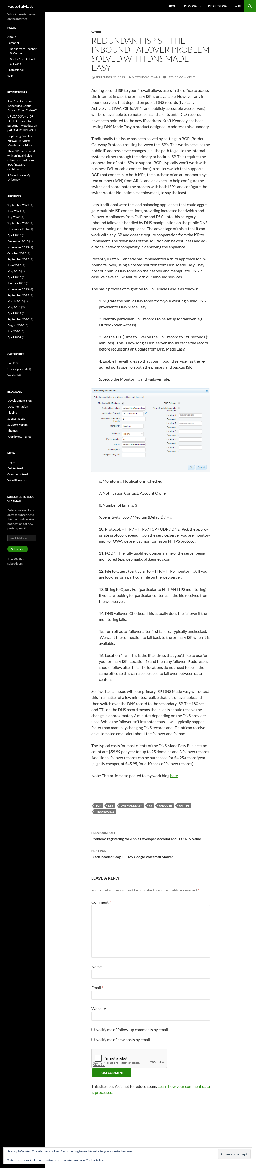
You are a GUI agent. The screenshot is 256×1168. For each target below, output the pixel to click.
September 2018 (18, 223)
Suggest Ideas (16, 418)
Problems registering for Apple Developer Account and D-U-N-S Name (146, 836)
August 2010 (16, 325)
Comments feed (18, 474)
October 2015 (17, 253)
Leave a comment (181, 77)
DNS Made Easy (131, 805)
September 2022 (18, 205)
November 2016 (18, 229)
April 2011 (15, 313)
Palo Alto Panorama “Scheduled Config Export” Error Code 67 (22, 105)
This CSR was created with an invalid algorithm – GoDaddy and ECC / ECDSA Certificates (22, 160)
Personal (191, 6)
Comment (101, 902)
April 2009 (15, 337)
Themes (13, 430)
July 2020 (14, 217)
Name (98, 966)
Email (97, 987)
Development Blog (20, 400)
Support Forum (18, 424)
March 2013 (16, 301)
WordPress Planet (19, 436)
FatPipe (184, 805)
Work (97, 32)
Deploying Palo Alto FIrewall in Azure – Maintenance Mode (20, 140)
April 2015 (15, 277)
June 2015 (14, 265)
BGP (98, 805)
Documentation (18, 406)
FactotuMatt (20, 6)
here (174, 775)
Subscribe (17, 549)
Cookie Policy (95, 1160)
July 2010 (14, 331)
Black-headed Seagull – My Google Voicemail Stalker (132, 854)
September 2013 (18, 295)
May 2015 (14, 271)
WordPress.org (18, 480)
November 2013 (18, 289)
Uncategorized (17, 369)
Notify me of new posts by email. (123, 1039)
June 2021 (14, 211)
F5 (150, 805)
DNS (111, 805)
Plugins (12, 412)
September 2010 (18, 319)
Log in (11, 462)
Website (99, 1008)
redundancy (105, 811)
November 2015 (18, 247)
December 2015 (18, 241)
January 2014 (17, 283)
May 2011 (14, 307)
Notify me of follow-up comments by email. (132, 1029)
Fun (10, 363)
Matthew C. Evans (146, 77)
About (173, 6)
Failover (165, 805)
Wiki (238, 6)
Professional (218, 6)
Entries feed (15, 468)
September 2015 (18, 259)
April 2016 (15, 235)
